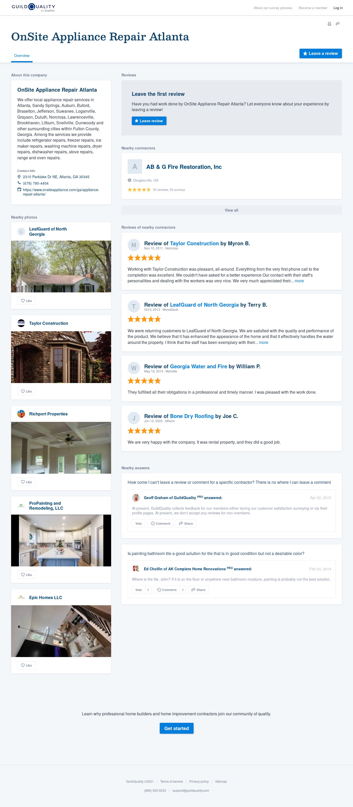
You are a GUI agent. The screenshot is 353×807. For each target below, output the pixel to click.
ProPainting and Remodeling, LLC (46, 505)
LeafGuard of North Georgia (48, 231)
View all (231, 210)
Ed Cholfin (153, 568)
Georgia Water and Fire (198, 366)
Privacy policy (199, 781)
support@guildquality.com (191, 790)
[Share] (338, 24)
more (299, 281)
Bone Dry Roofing (192, 416)
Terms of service (171, 781)
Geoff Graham (156, 497)
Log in (338, 7)
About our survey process (273, 7)
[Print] (329, 24)
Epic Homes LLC (45, 597)
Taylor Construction (48, 323)
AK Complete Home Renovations (197, 568)
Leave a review (323, 53)
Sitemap (221, 781)
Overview (21, 55)
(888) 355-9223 (155, 790)
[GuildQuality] (33, 8)
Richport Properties (48, 414)
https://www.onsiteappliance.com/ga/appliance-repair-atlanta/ (61, 192)
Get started (176, 728)
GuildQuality (185, 497)
